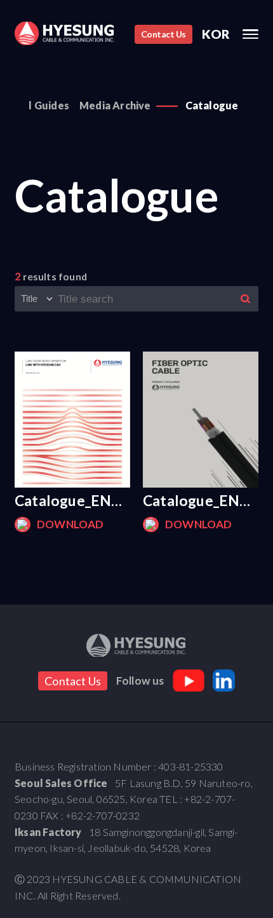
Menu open (250, 34)
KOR (216, 34)
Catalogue (212, 105)
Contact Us (163, 34)
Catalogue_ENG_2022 (200, 500)
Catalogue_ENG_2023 (72, 500)
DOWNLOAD (70, 524)
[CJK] (64, 33)
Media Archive (115, 105)
